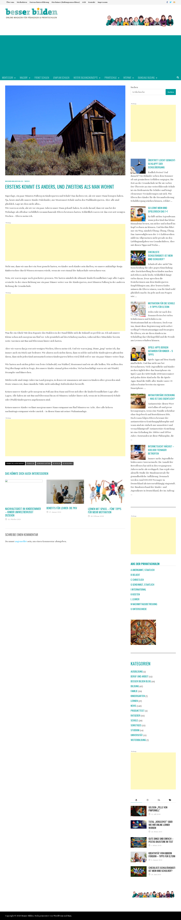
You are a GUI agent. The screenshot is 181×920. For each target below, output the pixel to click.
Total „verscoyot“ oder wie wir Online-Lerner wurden (161, 824)
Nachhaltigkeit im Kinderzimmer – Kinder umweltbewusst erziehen (23, 512)
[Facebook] (167, 2)
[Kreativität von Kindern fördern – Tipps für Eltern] (139, 853)
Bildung (135, 686)
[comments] (159, 800)
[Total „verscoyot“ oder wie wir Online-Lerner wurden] (139, 822)
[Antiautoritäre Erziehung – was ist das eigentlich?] (138, 401)
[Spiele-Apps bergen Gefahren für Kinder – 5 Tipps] (138, 353)
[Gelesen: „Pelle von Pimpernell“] (139, 807)
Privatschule (111, 77)
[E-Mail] (174, 2)
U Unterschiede (139, 609)
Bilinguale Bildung (146, 77)
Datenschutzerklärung (39, 2)
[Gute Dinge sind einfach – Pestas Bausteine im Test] (139, 839)
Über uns (10, 2)
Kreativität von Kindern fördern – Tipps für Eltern (162, 854)
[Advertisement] (90, 55)
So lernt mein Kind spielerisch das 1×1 (158, 209)
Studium (135, 730)
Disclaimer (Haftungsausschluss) (66, 2)
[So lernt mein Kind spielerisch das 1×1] (138, 213)
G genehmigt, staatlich (142, 584)
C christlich (137, 579)
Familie (30, 463)
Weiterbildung (138, 740)
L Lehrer (135, 599)
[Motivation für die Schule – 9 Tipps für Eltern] (138, 309)
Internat (127, 77)
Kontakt (91, 2)
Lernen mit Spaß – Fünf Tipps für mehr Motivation (104, 510)
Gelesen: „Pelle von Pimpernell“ (158, 809)
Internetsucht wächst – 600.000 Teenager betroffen (161, 449)
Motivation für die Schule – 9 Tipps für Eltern (161, 305)
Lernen (134, 701)
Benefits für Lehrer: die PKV (62, 508)
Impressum (102, 2)
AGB (84, 2)
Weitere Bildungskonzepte (86, 77)
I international (138, 589)
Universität (137, 735)
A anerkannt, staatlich (142, 570)
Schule (56, 463)
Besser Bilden (27, 916)
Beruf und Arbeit (139, 676)
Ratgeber (135, 715)
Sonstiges (136, 725)
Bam (69, 916)
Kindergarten (43, 463)
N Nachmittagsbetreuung (144, 604)
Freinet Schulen (41, 77)
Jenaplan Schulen (61, 77)
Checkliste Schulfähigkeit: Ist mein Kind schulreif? (160, 255)
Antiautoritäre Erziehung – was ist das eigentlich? (161, 396)
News (27, 181)
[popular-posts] (136, 800)
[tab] (136, 800)
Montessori (7, 77)
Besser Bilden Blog (14, 181)
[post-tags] (170, 800)
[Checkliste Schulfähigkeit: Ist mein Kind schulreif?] (138, 258)
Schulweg (67, 463)
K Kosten (135, 594)
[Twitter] (171, 2)
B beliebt (135, 575)
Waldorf (24, 77)
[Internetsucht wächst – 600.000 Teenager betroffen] (138, 452)
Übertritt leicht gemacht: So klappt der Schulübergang (161, 163)
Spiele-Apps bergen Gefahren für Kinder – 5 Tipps (160, 350)
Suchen (134, 87)
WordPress (58, 916)
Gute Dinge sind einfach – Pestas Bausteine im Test (161, 840)
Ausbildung (137, 671)
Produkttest (137, 710)
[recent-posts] (147, 800)
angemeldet (21, 541)
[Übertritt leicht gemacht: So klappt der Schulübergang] (138, 166)
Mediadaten (22, 2)
